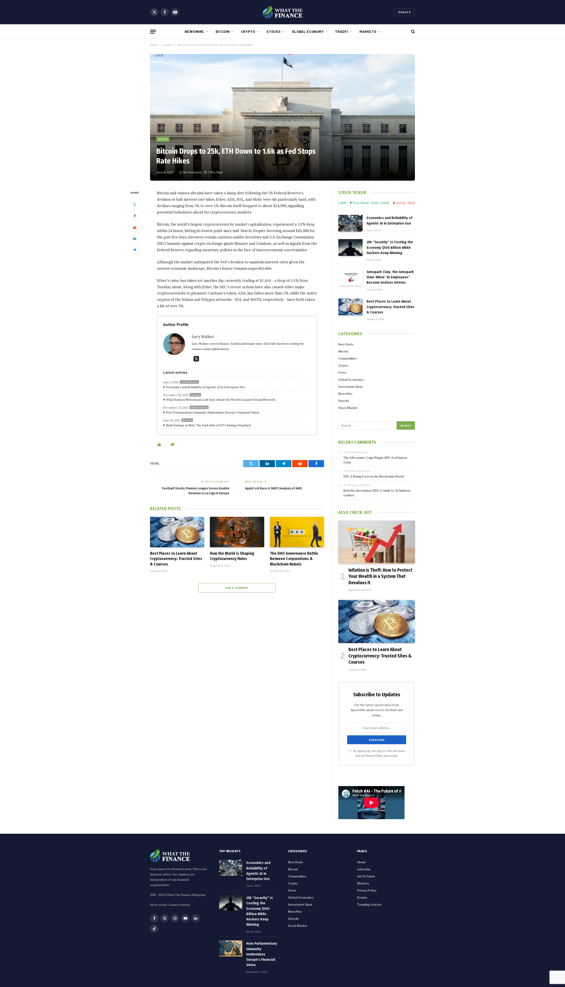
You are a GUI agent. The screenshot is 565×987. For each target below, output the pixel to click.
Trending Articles (369, 904)
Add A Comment (237, 588)
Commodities (347, 358)
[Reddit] (134, 227)
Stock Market (348, 408)
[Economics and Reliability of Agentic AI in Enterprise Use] (350, 223)
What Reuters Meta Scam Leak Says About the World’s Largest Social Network (220, 399)
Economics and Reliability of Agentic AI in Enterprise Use (205, 387)
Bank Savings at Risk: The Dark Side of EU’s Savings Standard (208, 425)
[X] (196, 359)
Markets (368, 31)
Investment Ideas (350, 386)
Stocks (273, 31)
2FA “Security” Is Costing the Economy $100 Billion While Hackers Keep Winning (390, 247)
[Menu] (153, 32)
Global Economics (189, 382)
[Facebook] (134, 216)
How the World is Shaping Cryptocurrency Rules (232, 556)
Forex (342, 372)
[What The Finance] (282, 12)
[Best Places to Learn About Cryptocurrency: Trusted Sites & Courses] (177, 532)
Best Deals (345, 344)
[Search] (412, 32)
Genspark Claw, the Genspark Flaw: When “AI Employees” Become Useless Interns (390, 277)
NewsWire (194, 31)
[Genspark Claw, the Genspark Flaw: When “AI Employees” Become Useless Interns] (350, 277)
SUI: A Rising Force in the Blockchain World (373, 476)
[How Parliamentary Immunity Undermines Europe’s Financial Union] (230, 948)
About (361, 862)
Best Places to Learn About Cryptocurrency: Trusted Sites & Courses (176, 559)
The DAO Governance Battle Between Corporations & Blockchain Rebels (294, 559)
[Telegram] (134, 249)
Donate (404, 12)
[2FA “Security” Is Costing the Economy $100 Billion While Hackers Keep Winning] (350, 247)
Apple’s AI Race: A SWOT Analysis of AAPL (273, 488)
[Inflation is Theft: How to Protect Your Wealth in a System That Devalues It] (376, 542)
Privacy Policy (374, 756)
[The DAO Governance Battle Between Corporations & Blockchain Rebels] (297, 532)
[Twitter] (134, 204)
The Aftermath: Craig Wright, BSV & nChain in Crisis (375, 459)
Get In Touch (366, 876)
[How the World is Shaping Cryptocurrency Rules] (237, 532)
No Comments (192, 172)
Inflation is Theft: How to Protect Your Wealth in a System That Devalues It (380, 576)
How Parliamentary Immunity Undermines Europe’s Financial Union (212, 412)
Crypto (248, 31)
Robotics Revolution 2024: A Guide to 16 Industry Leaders (377, 492)
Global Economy (308, 31)
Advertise (364, 869)
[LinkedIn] (134, 238)
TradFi (341, 31)
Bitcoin (223, 31)
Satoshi (343, 401)
